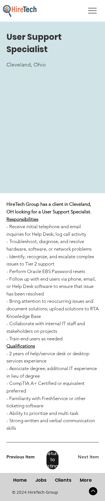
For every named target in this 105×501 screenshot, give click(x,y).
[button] (52, 460)
